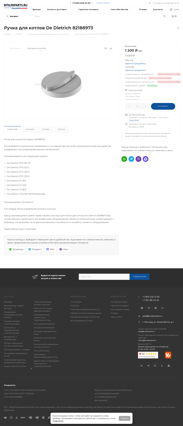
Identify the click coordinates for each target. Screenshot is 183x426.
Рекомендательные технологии (85, 317)
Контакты (74, 306)
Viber (162, 308)
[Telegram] (131, 159)
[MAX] (145, 159)
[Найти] (164, 16)
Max (155, 308)
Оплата (61, 129)
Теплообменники (41, 351)
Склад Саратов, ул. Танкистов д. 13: (139, 82)
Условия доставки (119, 302)
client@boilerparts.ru (147, 340)
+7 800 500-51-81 (81, 3)
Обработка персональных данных (86, 313)
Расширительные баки (44, 328)
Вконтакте (141, 366)
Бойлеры (8, 302)
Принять (124, 418)
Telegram (149, 308)
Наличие (29, 129)
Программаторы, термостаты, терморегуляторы (42, 317)
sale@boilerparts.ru (152, 316)
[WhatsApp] (124, 159)
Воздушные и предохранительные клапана (13, 314)
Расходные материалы (44, 324)
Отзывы (46, 129)
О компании (75, 302)
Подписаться (139, 277)
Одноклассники (162, 366)
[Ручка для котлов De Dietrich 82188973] (61, 84)
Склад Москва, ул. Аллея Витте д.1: (139, 74)
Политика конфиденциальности (84, 309)
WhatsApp (142, 308)
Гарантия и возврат (119, 306)
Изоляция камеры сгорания (16, 349)
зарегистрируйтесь (135, 63)
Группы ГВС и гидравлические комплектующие (11, 330)
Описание (12, 129)
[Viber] (138, 159)
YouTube (155, 366)
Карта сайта (116, 317)
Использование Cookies (81, 321)
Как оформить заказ (120, 309)
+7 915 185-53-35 (150, 300)
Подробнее (58, 421)
